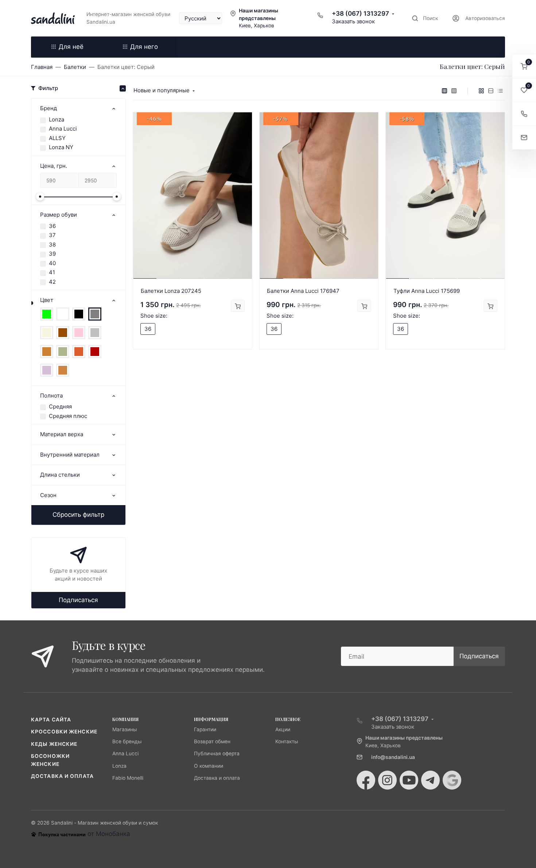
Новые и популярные (161, 90)
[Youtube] (409, 780)
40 (52, 263)
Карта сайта (51, 719)
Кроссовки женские (64, 732)
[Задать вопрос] (524, 138)
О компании (208, 766)
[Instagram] (387, 780)
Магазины (124, 729)
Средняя (60, 406)
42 (52, 281)
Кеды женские (54, 744)
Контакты (286, 741)
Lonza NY (61, 147)
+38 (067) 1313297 (360, 13)
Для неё (71, 46)
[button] (524, 66)
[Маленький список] (444, 90)
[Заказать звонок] (524, 114)
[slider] (40, 197)
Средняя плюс (68, 415)
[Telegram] (430, 780)
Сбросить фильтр (78, 514)
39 (52, 253)
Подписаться (78, 600)
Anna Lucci (63, 128)
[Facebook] (366, 780)
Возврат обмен (212, 741)
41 (52, 272)
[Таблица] (500, 90)
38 (52, 244)
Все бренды (126, 741)
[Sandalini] (53, 18)
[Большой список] (454, 90)
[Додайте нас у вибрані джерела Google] (452, 780)
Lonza (56, 119)
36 (52, 225)
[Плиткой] (481, 90)
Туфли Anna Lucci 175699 (426, 290)
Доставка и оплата (62, 776)
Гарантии (205, 729)
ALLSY (57, 138)
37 (52, 235)
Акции (282, 729)
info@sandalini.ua (393, 757)
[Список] (491, 90)
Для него (144, 46)
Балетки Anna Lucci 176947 (303, 290)
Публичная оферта (217, 753)
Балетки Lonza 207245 (171, 290)
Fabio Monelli (127, 778)
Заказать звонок (353, 21)
